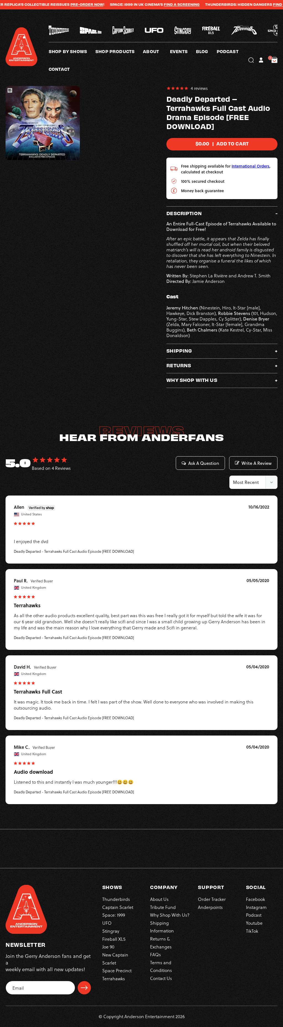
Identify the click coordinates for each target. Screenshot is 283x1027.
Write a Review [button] (257, 463)
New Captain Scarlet (115, 959)
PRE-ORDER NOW (68, 4)
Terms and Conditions (161, 966)
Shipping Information (162, 927)
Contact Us (161, 978)
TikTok (252, 931)
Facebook (255, 899)
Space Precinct (117, 970)
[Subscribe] (84, 987)
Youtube (254, 923)
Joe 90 (108, 946)
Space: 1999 (113, 915)
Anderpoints (210, 907)
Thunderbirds (116, 899)
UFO (107, 923)
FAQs (155, 954)
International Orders (250, 166)
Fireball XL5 (113, 939)
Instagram (256, 907)
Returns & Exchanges (161, 942)
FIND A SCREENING (163, 4)
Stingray (110, 931)
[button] (156, 51)
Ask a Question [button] (203, 463)
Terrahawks (113, 978)
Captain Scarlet (117, 907)
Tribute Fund (163, 907)
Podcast (253, 915)
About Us (159, 899)
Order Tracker (212, 899)
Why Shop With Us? (170, 915)
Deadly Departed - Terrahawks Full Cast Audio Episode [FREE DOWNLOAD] (74, 551)
